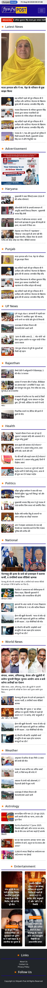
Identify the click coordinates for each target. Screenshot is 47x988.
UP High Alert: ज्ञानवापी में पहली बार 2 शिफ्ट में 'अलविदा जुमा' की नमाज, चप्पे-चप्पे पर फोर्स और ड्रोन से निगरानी (30, 317)
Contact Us (23, 964)
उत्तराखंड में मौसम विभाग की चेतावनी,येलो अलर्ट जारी (25, 327)
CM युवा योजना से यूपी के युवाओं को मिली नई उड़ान (29, 350)
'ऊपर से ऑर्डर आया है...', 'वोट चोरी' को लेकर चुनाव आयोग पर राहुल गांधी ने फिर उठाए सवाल (30, 340)
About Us (23, 961)
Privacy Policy (23, 967)
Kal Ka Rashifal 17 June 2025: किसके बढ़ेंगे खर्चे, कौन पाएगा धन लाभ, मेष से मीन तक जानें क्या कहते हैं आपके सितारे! (23, 830)
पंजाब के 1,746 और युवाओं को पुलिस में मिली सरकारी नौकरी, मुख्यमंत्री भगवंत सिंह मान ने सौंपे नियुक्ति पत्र (30, 136)
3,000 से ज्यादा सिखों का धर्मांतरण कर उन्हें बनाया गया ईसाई (30, 853)
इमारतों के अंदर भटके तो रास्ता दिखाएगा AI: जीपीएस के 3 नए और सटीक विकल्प (30, 606)
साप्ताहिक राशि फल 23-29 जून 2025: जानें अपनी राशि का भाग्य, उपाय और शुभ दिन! (30, 817)
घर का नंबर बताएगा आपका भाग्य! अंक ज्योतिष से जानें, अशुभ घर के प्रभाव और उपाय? (30, 843)
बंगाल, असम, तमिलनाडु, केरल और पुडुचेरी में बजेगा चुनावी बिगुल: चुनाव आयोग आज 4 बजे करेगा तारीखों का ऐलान (23, 679)
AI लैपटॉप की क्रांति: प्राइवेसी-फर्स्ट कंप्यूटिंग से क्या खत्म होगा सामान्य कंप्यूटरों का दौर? (28, 630)
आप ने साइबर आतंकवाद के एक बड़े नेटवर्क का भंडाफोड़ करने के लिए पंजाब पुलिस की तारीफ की (30, 528)
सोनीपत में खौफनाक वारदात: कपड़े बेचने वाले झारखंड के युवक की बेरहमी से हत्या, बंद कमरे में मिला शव (30, 222)
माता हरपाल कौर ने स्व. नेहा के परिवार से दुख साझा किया (22, 89)
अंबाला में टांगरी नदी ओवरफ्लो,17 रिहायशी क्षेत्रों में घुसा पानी (27, 782)
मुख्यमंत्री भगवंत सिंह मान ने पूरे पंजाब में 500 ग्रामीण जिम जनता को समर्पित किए (30, 504)
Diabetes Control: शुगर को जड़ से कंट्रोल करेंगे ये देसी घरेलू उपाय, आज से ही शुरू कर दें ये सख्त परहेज (29, 471)
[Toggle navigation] (41, 10)
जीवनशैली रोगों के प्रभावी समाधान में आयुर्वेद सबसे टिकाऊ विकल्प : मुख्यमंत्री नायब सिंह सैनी (30, 211)
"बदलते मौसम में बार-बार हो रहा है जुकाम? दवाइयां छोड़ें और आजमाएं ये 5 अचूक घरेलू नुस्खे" (30, 436)
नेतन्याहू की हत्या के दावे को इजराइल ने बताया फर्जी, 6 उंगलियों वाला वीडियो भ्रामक (23, 576)
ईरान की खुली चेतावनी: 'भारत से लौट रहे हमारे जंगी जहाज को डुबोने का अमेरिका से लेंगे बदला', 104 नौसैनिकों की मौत (30, 619)
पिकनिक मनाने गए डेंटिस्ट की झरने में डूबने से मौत (29, 413)
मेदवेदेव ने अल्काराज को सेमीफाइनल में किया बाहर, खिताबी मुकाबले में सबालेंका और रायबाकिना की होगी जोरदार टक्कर (22, 594)
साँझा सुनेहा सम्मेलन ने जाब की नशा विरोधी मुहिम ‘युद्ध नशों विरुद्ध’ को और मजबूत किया (29, 494)
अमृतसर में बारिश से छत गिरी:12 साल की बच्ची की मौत (29, 759)
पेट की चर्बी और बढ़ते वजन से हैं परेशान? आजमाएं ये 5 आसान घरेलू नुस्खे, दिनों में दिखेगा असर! (30, 460)
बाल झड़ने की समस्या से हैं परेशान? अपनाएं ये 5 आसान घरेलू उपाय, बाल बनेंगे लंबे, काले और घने (28, 448)
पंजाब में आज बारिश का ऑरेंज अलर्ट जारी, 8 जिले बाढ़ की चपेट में (29, 771)
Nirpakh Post (21, 981)
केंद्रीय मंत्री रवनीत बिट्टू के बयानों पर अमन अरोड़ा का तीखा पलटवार (28, 515)
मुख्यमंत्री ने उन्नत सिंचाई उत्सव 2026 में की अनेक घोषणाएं (29, 198)
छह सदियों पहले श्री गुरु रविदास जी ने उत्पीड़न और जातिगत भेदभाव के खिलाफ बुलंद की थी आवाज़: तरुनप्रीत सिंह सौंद (30, 101)
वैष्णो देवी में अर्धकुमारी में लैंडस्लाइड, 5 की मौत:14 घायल (29, 372)
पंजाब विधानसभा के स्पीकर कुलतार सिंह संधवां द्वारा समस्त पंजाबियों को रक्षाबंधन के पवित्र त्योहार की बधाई (30, 113)
